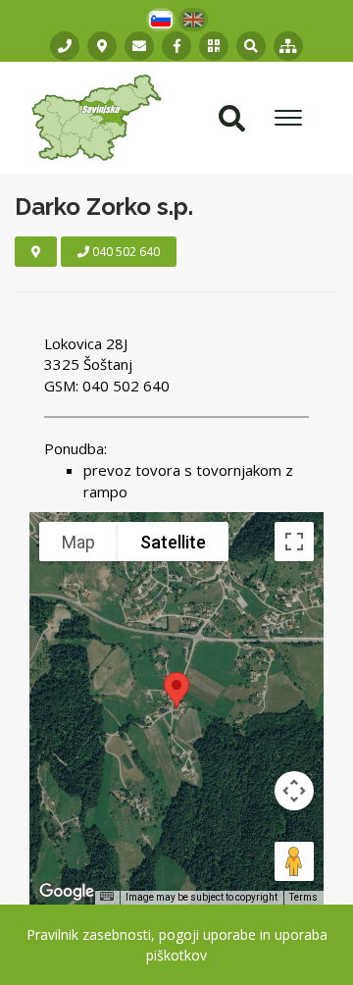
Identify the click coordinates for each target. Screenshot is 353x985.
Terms (303, 897)
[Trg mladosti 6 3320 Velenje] (102, 46)
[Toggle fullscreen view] (294, 541)
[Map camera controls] (294, 790)
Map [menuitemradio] (78, 542)
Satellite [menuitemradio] (173, 542)
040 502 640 (124, 251)
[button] (213, 46)
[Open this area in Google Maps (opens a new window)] (66, 892)
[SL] (161, 19)
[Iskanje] (251, 46)
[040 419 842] (64, 46)
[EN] (193, 19)
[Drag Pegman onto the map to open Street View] (294, 861)
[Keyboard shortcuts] (107, 896)
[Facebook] (176, 46)
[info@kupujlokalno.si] (139, 46)
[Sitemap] (288, 46)
